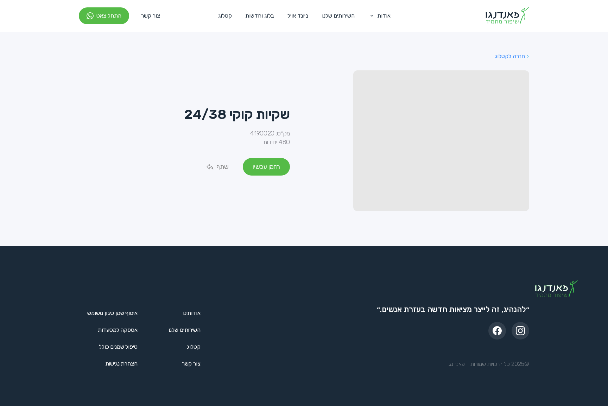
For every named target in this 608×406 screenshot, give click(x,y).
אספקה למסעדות (118, 329)
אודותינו (192, 313)
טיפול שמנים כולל (118, 346)
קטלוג (225, 15)
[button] (379, 16)
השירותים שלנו (338, 15)
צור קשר (150, 15)
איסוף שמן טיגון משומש (112, 313)
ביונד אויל (298, 15)
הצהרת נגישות (121, 363)
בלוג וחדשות (259, 15)
